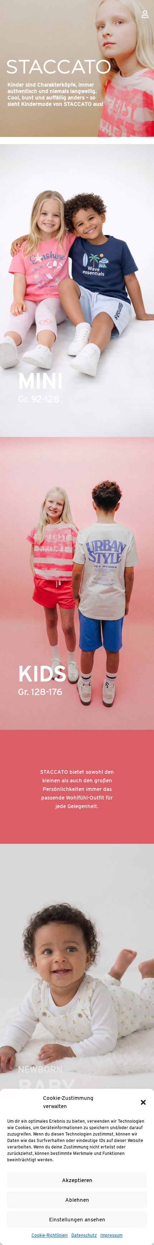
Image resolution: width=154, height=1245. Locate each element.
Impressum (111, 1235)
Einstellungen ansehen (77, 1219)
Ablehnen (77, 1200)
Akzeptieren (77, 1180)
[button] (143, 1102)
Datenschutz (84, 1235)
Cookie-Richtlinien (50, 1235)
